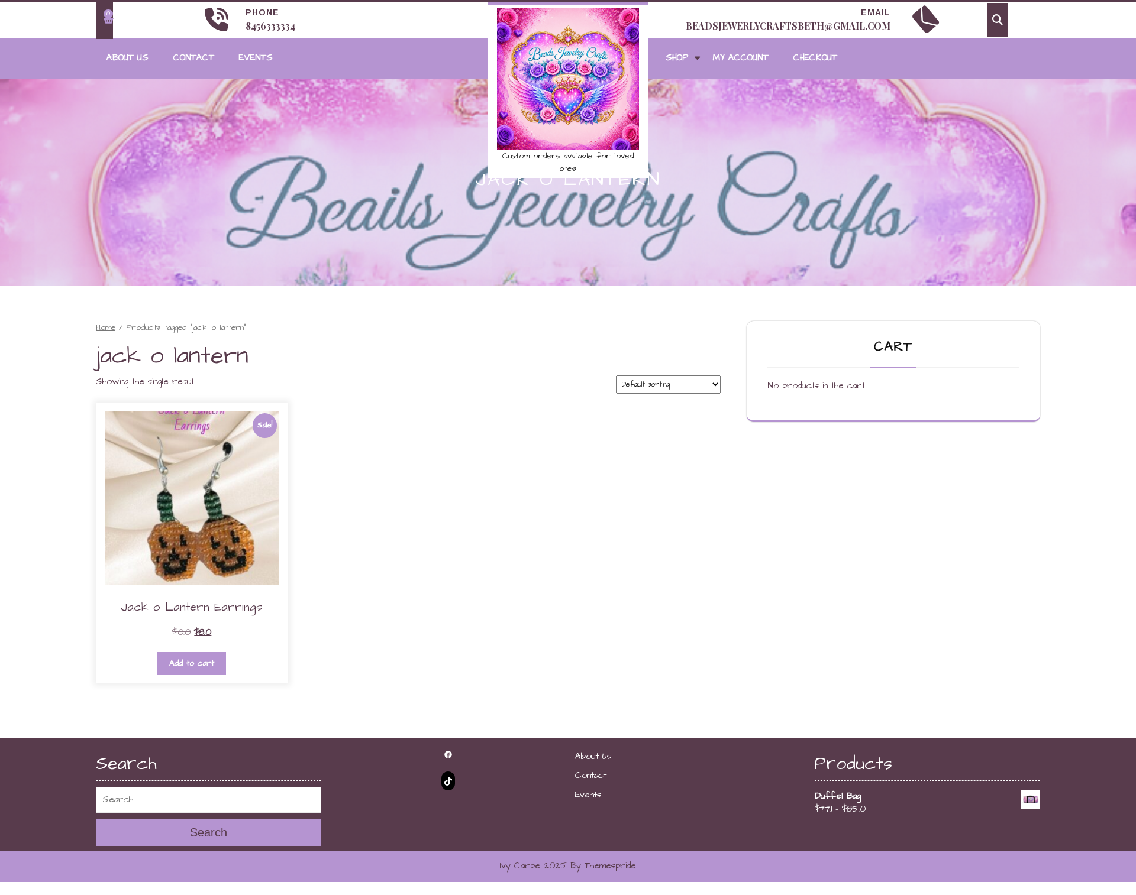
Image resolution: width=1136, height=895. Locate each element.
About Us (127, 57)
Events (256, 57)
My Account (741, 57)
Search (208, 832)
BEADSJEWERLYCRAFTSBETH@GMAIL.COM (788, 26)
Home (105, 327)
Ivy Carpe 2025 (533, 866)
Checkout (815, 57)
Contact (193, 57)
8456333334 (270, 26)
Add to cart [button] (191, 663)
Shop (677, 57)
